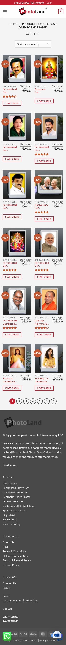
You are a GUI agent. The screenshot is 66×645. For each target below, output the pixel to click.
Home (14, 23)
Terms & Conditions (14, 551)
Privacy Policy (11, 564)
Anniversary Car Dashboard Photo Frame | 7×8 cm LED (42, 206)
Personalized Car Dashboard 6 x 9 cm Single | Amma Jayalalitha (10, 149)
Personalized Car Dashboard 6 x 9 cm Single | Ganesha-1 (10, 264)
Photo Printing (12, 524)
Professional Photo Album (18, 506)
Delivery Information (15, 555)
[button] (5, 11)
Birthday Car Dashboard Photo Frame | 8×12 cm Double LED (42, 380)
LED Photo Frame (13, 501)
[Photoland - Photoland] (33, 11)
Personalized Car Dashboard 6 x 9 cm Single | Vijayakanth (10, 206)
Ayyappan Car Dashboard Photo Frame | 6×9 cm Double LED (42, 91)
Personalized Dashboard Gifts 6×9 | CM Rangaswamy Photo (10, 322)
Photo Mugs (10, 483)
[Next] (54, 401)
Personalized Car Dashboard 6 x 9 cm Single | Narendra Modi (42, 264)
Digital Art (9, 515)
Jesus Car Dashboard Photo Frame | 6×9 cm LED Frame (10, 380)
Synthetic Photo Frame (16, 496)
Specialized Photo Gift (16, 487)
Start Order (12, 103)
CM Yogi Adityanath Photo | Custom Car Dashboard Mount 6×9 (41, 322)
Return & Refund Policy (17, 560)
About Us (8, 542)
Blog (5, 546)
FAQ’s (6, 587)
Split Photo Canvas (14, 510)
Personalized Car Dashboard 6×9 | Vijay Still (42, 149)
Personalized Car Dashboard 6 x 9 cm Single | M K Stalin (10, 91)
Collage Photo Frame (15, 492)
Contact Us (9, 583)
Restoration (10, 519)
